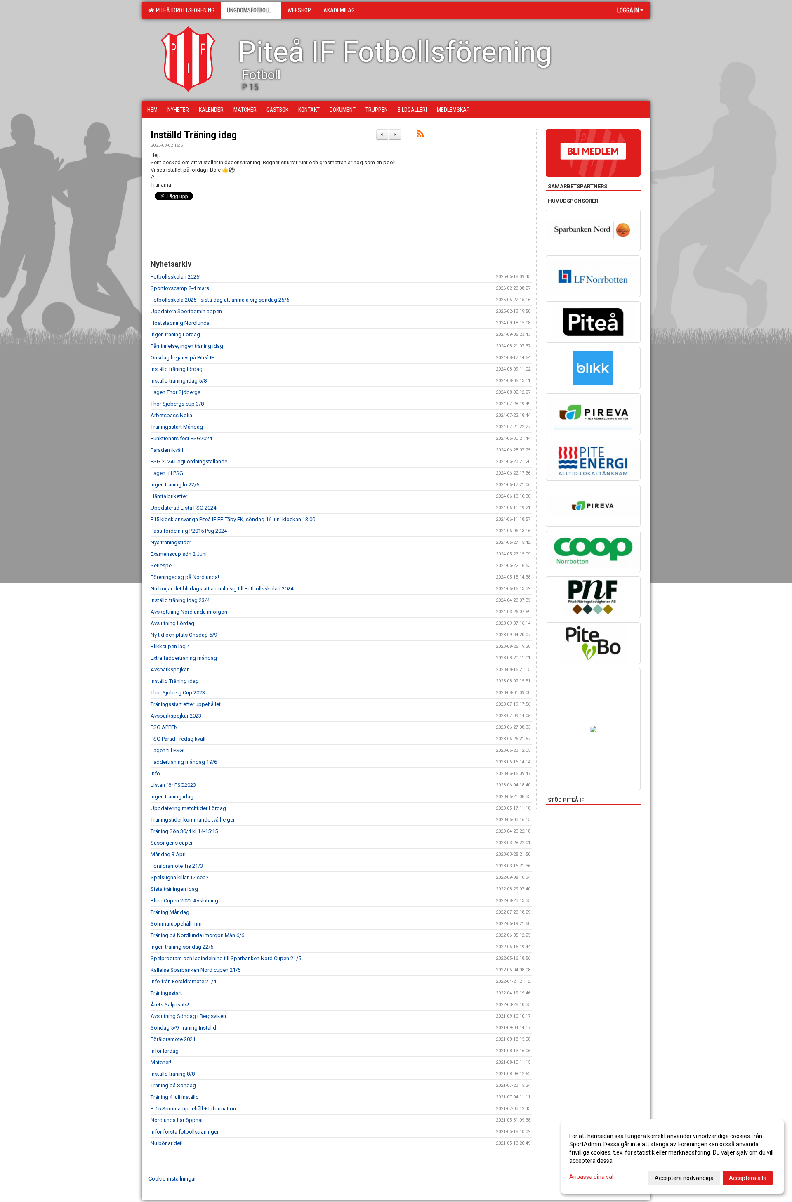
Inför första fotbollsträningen (185, 1132)
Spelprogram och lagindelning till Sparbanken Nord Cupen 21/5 (226, 958)
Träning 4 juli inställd (175, 1097)
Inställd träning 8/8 (173, 1074)
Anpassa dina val (591, 1177)
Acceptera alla (747, 1178)
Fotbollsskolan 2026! (175, 277)
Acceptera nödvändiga (684, 1178)
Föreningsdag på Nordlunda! (185, 577)
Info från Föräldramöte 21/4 (183, 981)
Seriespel (162, 565)
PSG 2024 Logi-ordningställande (189, 461)
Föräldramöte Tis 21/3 (177, 866)
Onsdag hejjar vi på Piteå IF (182, 357)
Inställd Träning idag (194, 135)
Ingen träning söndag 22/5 (182, 947)
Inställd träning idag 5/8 (179, 381)
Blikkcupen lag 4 (170, 646)
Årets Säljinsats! (170, 1004)
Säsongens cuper (172, 843)
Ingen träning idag (172, 796)
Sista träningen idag (174, 889)
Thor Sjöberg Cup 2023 (178, 693)
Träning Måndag (170, 912)
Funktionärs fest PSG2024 (181, 438)
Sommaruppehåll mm (176, 924)
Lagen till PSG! (167, 750)
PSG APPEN (164, 727)
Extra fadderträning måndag (184, 658)
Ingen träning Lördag (175, 334)
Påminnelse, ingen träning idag (187, 346)
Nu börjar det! (167, 1143)
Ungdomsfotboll (249, 10)
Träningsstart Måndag (177, 427)
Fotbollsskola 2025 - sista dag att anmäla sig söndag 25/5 (220, 300)
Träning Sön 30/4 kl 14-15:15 (184, 831)
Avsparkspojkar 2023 (176, 716)
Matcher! (161, 1062)
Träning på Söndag (173, 1085)
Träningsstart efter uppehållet (186, 704)
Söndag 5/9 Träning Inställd (183, 1028)
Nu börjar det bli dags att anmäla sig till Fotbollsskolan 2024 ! (223, 589)
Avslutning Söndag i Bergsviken (188, 1016)
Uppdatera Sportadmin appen (186, 311)
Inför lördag (165, 1051)
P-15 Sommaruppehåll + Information (193, 1108)
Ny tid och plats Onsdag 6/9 (184, 635)
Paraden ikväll (167, 450)
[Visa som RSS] (420, 135)
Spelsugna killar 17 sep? (180, 877)
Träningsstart (166, 993)
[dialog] (672, 1156)
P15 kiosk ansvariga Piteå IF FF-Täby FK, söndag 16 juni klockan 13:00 (233, 519)
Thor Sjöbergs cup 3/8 (177, 404)
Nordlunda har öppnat (177, 1120)
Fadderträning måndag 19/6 (184, 762)
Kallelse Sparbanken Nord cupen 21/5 (195, 970)
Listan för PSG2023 (173, 785)
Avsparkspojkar (170, 669)
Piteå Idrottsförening (183, 10)
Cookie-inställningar (172, 1179)
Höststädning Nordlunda (180, 323)
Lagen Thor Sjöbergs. (176, 392)
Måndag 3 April (169, 854)
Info (155, 773)
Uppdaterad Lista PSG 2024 (183, 508)
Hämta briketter (169, 496)
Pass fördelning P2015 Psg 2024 (189, 531)
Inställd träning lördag (177, 369)
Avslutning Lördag (172, 623)
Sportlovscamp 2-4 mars (180, 288)
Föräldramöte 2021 (173, 1039)
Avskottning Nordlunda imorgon (189, 612)
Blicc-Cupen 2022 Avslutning (184, 900)
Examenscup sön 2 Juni (179, 554)
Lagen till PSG (167, 473)
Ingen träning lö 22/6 (175, 485)
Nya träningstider (171, 542)
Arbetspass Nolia (171, 415)
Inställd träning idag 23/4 (180, 600)
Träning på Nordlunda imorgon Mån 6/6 (197, 935)
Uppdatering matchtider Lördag (188, 808)
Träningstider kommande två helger (193, 820)
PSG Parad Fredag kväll (178, 739)
